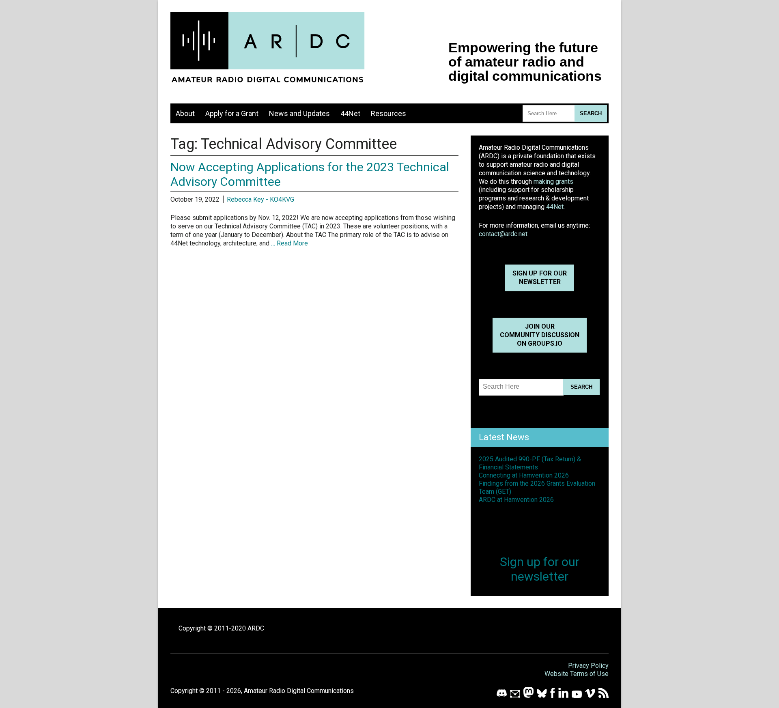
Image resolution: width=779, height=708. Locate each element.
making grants (553, 181)
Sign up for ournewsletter (539, 277)
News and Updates (299, 113)
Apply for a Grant (231, 113)
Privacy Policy (588, 665)
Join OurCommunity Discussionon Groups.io (539, 335)
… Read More (289, 243)
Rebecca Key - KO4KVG (260, 199)
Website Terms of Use (576, 674)
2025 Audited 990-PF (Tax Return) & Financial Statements (530, 463)
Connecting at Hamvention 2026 (524, 475)
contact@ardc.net (503, 234)
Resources (388, 113)
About (185, 113)
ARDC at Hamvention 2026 (516, 500)
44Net (350, 113)
